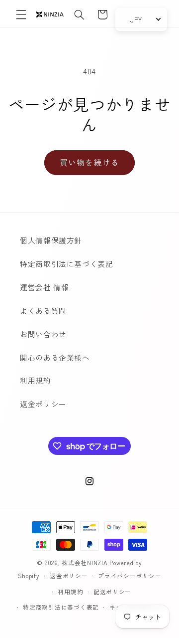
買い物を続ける (89, 162)
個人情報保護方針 (51, 240)
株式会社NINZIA (84, 563)
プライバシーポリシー (129, 576)
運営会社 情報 (44, 287)
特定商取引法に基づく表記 (66, 263)
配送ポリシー (112, 592)
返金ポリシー (43, 404)
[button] (20, 14)
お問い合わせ (43, 334)
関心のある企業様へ (55, 357)
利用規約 (35, 380)
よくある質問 (43, 310)
